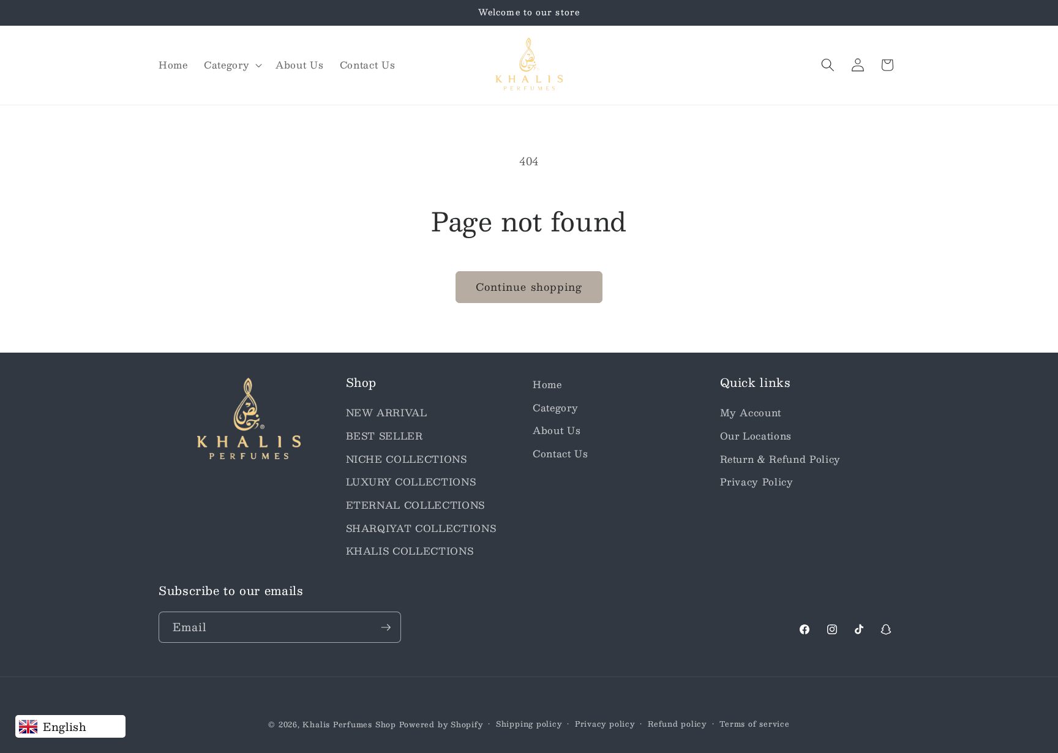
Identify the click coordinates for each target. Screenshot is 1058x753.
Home (547, 384)
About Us (556, 430)
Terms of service (754, 724)
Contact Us (560, 454)
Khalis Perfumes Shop (349, 724)
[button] (232, 65)
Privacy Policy (757, 482)
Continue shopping (529, 286)
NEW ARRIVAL (386, 413)
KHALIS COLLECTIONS (410, 551)
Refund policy (677, 724)
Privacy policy (605, 724)
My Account (751, 413)
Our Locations (756, 436)
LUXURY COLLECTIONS (411, 482)
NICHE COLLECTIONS (406, 459)
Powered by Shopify (441, 724)
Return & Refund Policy (780, 459)
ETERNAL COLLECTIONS (416, 505)
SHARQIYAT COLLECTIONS (421, 528)
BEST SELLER (384, 436)
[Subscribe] (385, 627)
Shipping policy (529, 724)
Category (555, 408)
